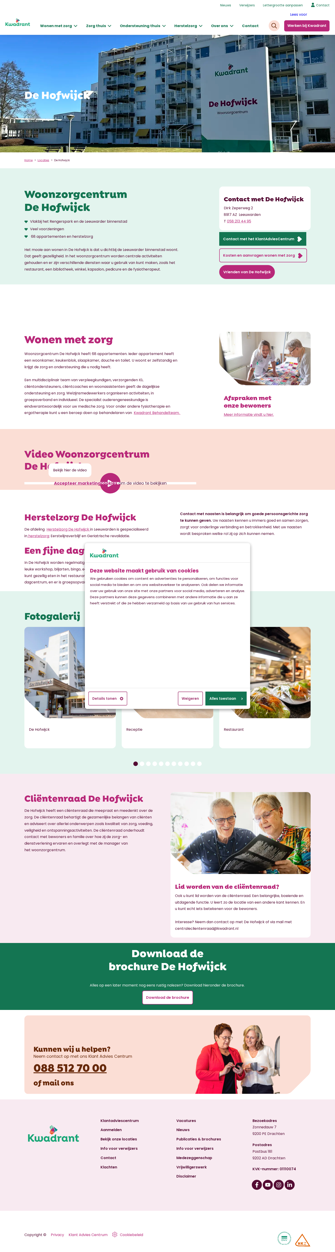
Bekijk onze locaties (118, 1139)
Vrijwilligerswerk (191, 1167)
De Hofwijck (62, 160)
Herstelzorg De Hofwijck (67, 529)
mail (51, 1082)
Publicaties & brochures (198, 1139)
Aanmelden (111, 1129)
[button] (135, 763)
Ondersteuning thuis (140, 25)
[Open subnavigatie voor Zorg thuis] (109, 26)
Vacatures (186, 1120)
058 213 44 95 (239, 221)
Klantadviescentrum (119, 1120)
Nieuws (225, 5)
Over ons (219, 25)
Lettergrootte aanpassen (283, 5)
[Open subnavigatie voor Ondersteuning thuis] (164, 26)
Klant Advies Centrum (88, 1234)
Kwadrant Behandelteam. (157, 412)
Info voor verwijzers (119, 1148)
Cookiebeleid (131, 1234)
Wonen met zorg (56, 25)
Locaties (43, 160)
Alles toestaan (222, 698)
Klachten (108, 1167)
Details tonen (104, 698)
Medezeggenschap (194, 1157)
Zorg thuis (96, 25)
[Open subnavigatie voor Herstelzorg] (200, 26)
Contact (250, 25)
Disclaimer (186, 1176)
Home (28, 160)
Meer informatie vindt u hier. (249, 414)
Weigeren (190, 698)
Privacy (57, 1234)
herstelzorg (38, 536)
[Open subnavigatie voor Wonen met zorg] (75, 26)
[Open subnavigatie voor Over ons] (231, 26)
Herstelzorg (185, 25)
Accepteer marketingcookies (85, 483)
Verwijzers (247, 5)
